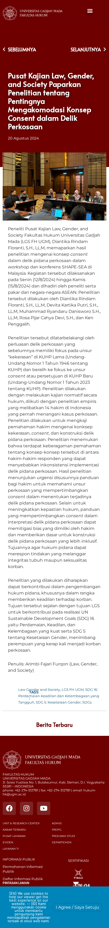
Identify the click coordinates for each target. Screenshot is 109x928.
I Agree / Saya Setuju (77, 907)
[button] (89, 10)
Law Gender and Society (39, 689)
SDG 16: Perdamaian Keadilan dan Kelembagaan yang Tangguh (58, 695)
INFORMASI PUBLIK (19, 859)
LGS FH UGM (73, 689)
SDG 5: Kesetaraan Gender (58, 702)
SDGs (87, 702)
